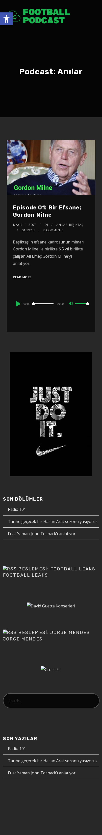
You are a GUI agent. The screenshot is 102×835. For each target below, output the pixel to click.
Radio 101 (17, 509)
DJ (46, 225)
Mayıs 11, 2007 (24, 225)
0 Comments (53, 230)
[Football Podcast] (39, 16)
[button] (6, 18)
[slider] (82, 307)
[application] (51, 304)
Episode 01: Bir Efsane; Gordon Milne (47, 211)
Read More (22, 277)
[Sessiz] (71, 304)
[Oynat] (17, 304)
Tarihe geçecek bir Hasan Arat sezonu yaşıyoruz (53, 521)
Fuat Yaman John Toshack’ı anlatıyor (42, 533)
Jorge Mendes (23, 639)
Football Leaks (25, 575)
